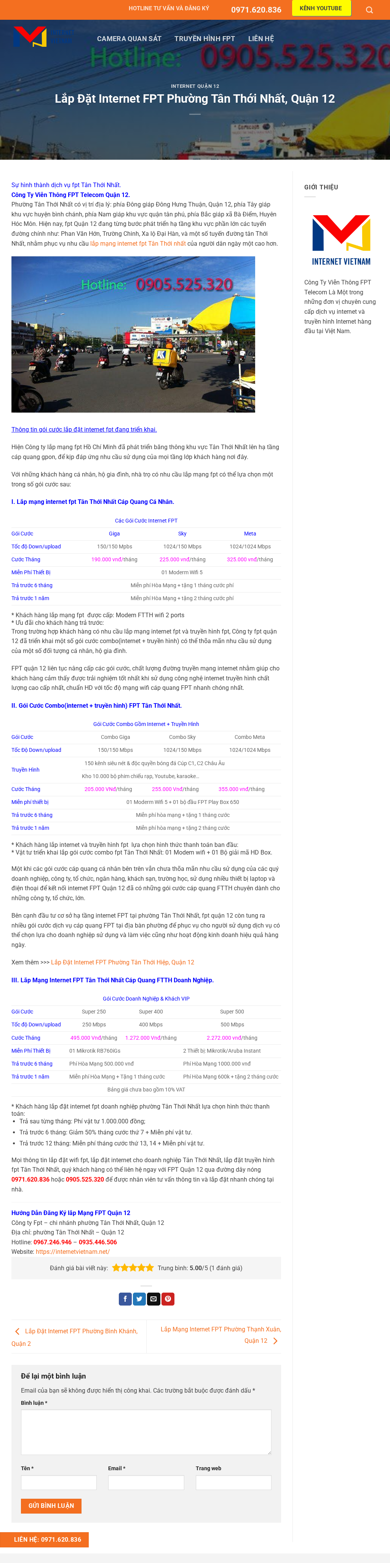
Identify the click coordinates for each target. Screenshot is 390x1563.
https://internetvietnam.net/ (73, 1251)
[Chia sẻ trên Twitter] (139, 1299)
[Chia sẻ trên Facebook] (125, 1299)
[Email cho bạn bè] (153, 1299)
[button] (116, 1267)
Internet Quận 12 (195, 86)
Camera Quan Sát (129, 39)
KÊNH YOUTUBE (321, 8)
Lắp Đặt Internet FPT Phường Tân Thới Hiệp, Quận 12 (122, 962)
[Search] (370, 9)
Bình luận (34, 1403)
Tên (27, 1468)
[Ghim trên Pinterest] (167, 1299)
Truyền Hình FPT (204, 39)
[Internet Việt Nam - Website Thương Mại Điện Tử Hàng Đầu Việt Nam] (44, 36)
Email (116, 1468)
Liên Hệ (261, 39)
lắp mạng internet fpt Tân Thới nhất (138, 243)
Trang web (208, 1468)
